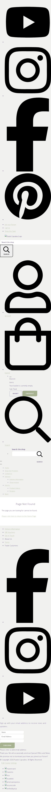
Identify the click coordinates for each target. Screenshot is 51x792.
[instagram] (28, 96)
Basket (16, 394)
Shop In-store (14, 482)
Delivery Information (16, 479)
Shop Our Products (11, 471)
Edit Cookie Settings (9, 763)
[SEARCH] (40, 453)
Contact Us (8, 474)
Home (7, 468)
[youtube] (28, 42)
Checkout (30, 394)
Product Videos (14, 488)
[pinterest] (28, 220)
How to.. (7, 485)
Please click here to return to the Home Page (19, 516)
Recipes (12, 491)
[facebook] (28, 171)
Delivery (7, 477)
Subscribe (7, 745)
